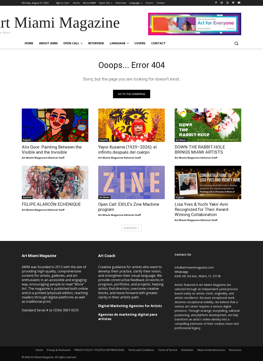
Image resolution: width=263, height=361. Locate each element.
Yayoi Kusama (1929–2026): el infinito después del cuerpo (127, 150)
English (27, 140)
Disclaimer (187, 350)
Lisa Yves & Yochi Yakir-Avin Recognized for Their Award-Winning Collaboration (202, 209)
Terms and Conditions (141, 350)
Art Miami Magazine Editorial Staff (43, 157)
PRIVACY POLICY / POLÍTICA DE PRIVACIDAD (99, 350)
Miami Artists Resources (211, 350)
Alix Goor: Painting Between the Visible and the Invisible (52, 150)
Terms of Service (167, 350)
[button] (236, 43)
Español (103, 140)
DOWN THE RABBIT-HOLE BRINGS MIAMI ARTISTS (200, 150)
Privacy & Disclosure (58, 350)
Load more (130, 228)
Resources (235, 350)
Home (39, 350)
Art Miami (181, 140)
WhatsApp (181, 272)
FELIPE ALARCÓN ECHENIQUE (51, 204)
